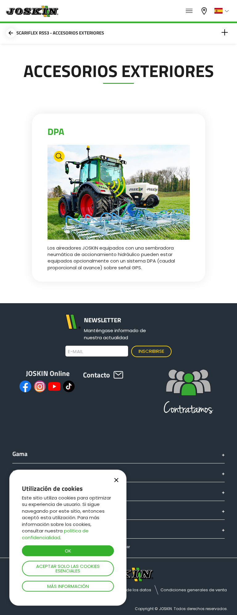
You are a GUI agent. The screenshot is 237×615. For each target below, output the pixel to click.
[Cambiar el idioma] (222, 11)
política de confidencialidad (55, 533)
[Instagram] (40, 386)
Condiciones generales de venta (193, 590)
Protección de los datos (127, 590)
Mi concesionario (205, 10)
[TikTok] (69, 386)
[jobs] (189, 11)
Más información (68, 586)
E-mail (75, 351)
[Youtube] (54, 386)
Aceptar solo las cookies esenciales (68, 568)
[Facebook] (25, 386)
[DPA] (119, 193)
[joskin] (32, 15)
